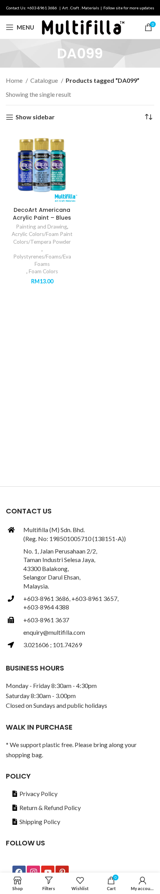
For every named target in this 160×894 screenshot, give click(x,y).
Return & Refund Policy (50, 807)
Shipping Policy (39, 821)
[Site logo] (83, 26)
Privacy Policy (38, 793)
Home (15, 80)
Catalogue (44, 80)
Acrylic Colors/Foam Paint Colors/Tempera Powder (42, 237)
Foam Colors (43, 271)
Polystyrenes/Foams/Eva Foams (42, 260)
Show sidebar (35, 117)
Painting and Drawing (41, 227)
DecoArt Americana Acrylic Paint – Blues (42, 214)
